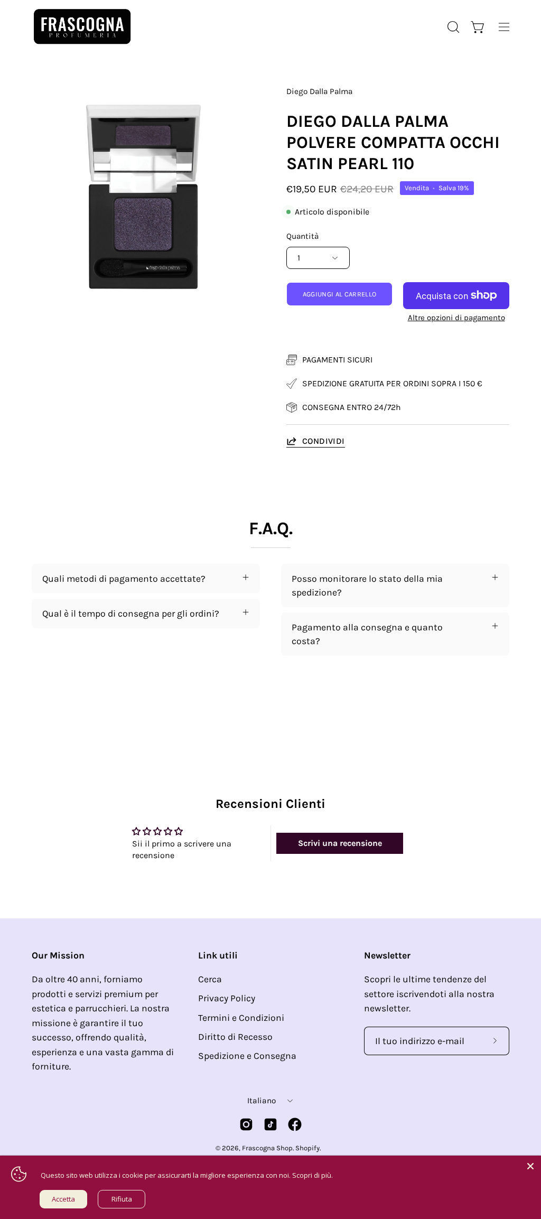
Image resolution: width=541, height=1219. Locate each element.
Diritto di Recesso (235, 1036)
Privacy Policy (226, 998)
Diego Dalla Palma (319, 91)
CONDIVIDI (323, 441)
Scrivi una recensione (340, 843)
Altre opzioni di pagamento (456, 317)
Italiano (261, 1100)
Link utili (218, 955)
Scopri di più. (312, 1175)
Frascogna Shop (267, 1148)
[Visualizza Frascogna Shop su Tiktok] (270, 1124)
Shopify (307, 1148)
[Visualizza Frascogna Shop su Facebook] (295, 1124)
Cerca (210, 979)
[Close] (530, 1166)
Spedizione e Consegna (247, 1056)
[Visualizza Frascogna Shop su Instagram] (246, 1124)
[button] (452, 27)
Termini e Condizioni (241, 1017)
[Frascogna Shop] (82, 26)
